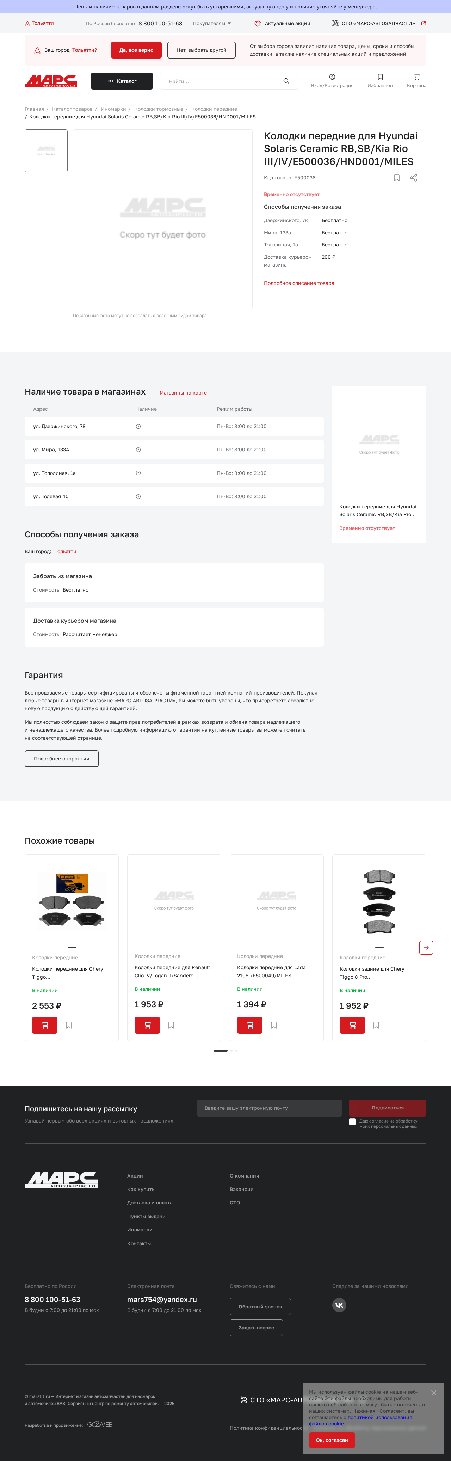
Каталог (127, 81)
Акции (135, 1176)
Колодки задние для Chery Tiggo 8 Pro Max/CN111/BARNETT (372, 973)
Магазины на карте (183, 393)
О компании (244, 1176)
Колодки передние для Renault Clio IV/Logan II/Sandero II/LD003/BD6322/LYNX (172, 971)
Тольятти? (84, 50)
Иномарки (140, 1230)
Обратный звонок (260, 1306)
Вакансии (242, 1189)
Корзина (416, 85)
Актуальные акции (287, 23)
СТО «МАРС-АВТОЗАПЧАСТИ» (378, 23)
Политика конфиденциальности (269, 1428)
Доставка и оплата (150, 1202)
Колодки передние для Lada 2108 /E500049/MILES (271, 971)
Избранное (380, 85)
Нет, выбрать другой (202, 50)
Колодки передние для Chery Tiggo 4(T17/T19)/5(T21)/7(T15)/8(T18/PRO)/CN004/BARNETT (71, 973)
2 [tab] (231, 1051)
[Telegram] (377, 186)
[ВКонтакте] (388, 186)
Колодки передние (55, 957)
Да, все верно (136, 50)
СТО (235, 1202)
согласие (379, 1121)
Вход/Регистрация (332, 85)
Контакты (139, 1243)
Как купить (141, 1189)
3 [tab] (236, 1051)
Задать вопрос (256, 1328)
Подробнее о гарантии (61, 759)
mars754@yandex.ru (162, 1299)
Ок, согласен (332, 1440)
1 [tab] (221, 1051)
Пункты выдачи (146, 1216)
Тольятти (65, 551)
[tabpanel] (72, 947)
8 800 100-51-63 (160, 23)
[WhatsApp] (411, 186)
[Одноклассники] (400, 186)
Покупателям (209, 23)
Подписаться (388, 1108)
